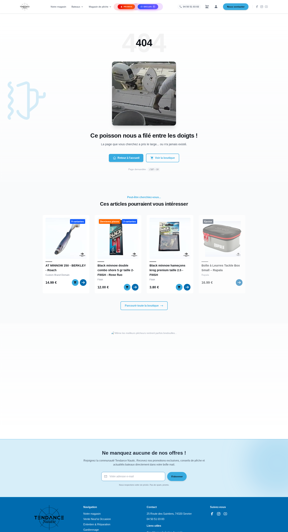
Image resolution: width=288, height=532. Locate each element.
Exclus (149, 7)
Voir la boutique (165, 157)
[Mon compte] (216, 7)
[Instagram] (261, 6)
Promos (128, 7)
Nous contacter (235, 6)
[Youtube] (266, 6)
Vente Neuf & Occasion (97, 519)
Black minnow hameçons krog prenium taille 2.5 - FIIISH (167, 270)
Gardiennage (91, 529)
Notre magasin (58, 6)
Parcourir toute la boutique (142, 305)
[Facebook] (257, 6)
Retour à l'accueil (128, 157)
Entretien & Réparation (96, 524)
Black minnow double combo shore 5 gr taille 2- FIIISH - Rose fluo (116, 270)
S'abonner (177, 476)
